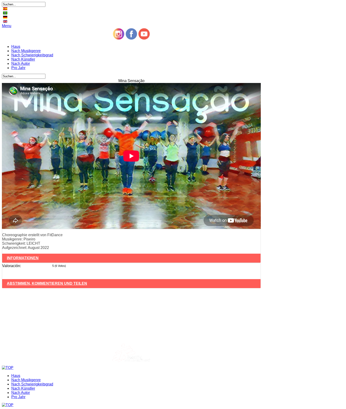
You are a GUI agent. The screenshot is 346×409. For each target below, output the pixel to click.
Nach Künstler (23, 59)
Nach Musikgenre (26, 51)
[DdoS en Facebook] (131, 39)
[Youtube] (144, 39)
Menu (6, 26)
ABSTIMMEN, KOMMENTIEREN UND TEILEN (47, 283)
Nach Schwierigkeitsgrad (32, 55)
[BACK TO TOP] (7, 368)
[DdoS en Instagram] (119, 39)
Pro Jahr (18, 68)
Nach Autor (20, 64)
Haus (15, 47)
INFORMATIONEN (23, 258)
